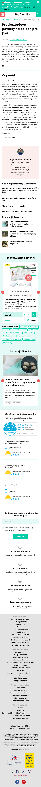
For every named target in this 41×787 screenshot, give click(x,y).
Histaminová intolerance (20, 668)
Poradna (16, 20)
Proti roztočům (23, 336)
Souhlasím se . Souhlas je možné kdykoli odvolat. (19, 529)
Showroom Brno (20, 698)
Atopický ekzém (20, 665)
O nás (20, 708)
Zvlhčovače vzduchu (20, 637)
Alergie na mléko (20, 654)
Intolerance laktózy (20, 660)
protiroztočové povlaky (11, 84)
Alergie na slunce (20, 680)
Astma (20, 675)
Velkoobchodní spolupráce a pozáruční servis (20, 739)
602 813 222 (14, 728)
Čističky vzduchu (20, 622)
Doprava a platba (20, 687)
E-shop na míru (16, 749)
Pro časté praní (9, 336)
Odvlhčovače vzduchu (20, 635)
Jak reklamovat (20, 690)
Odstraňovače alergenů (12, 333)
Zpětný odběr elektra (20, 700)
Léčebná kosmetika (20, 629)
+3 (30, 295)
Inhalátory (7, 329)
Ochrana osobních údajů (20, 715)
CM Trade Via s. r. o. (23, 734)
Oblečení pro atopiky (20, 645)
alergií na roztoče (19, 107)
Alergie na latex (20, 678)
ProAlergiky (6, 20)
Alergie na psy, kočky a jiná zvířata (20, 662)
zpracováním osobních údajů (24, 527)
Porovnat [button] (33, 320)
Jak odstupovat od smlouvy (20, 693)
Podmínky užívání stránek (25, 745)
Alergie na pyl (20, 652)
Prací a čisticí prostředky (20, 642)
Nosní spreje (33, 329)
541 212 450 (27, 728)
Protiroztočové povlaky (12, 339)
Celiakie (20, 670)
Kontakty (20, 710)
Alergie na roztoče (19, 39)
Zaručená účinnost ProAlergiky (14, 713)
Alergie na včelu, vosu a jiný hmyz (20, 673)
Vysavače (7, 342)
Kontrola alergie (20, 329)
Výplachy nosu (29, 339)
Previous (2, 292)
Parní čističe (29, 333)
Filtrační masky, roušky (29, 326)
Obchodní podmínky (20, 695)
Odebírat (20, 536)
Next (38, 292)
